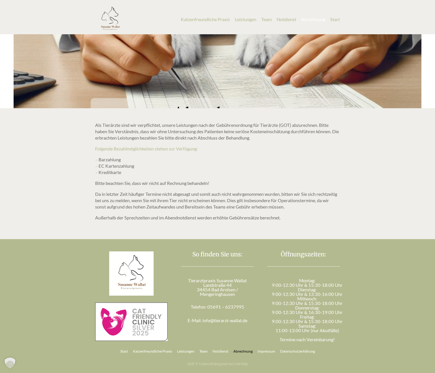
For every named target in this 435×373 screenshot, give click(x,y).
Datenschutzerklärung (297, 351)
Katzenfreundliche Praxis (205, 19)
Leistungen (245, 19)
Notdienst (286, 19)
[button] (10, 363)
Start (335, 19)
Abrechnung (313, 19)
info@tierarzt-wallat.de (225, 320)
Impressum (266, 351)
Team (266, 19)
